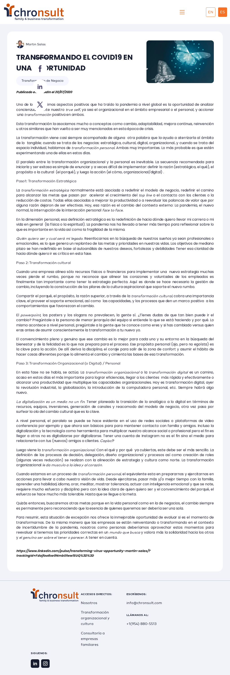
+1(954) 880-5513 (141, 624)
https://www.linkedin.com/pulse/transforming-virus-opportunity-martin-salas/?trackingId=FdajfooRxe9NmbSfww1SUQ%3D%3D (83, 553)
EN (210, 12)
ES (222, 12)
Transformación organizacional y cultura (95, 618)
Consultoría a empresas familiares (93, 638)
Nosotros (89, 603)
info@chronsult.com (142, 603)
